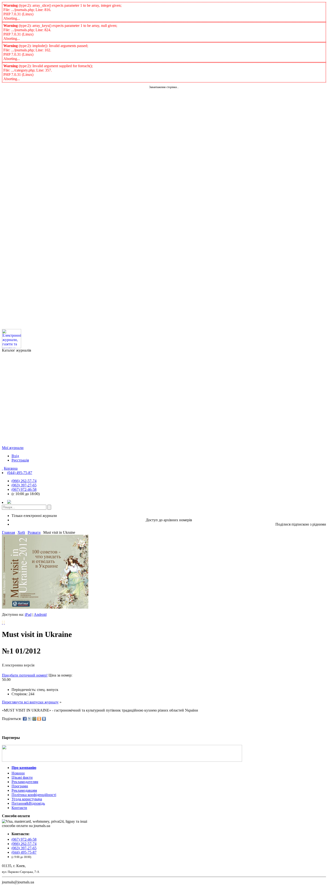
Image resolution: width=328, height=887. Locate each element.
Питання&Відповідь (28, 803)
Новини (18, 773)
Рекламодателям (25, 782)
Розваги (34, 532)
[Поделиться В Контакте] (44, 719)
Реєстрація (20, 460)
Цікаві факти (22, 777)
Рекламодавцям (24, 790)
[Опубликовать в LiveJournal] (29, 719)
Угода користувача (27, 799)
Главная (8, 532)
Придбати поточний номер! (25, 675)
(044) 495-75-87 (19, 473)
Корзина (11, 468)
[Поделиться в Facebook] (25, 719)
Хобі (21, 532)
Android (40, 614)
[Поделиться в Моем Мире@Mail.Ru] (34, 719)
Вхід (15, 456)
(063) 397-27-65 (24, 485)
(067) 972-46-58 (24, 489)
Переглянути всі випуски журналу (30, 702)
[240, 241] (2, 623)
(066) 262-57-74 (24, 481)
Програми (20, 786)
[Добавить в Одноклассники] (39, 719)
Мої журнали (13, 448)
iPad (28, 614)
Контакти (19, 808)
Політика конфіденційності (34, 795)
